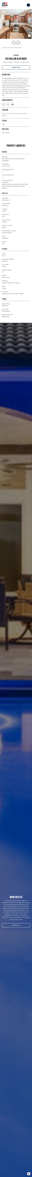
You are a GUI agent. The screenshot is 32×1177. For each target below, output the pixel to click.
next (18, 42)
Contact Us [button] (16, 925)
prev (14, 42)
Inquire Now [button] (16, 67)
